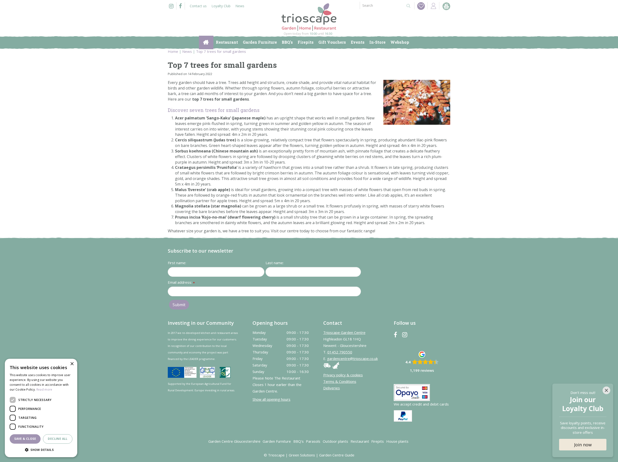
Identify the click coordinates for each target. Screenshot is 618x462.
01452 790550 (339, 352)
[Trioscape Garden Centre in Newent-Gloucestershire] (309, 17)
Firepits (377, 441)
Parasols (313, 441)
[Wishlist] (421, 6)
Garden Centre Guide (336, 455)
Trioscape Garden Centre (344, 332)
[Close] (606, 390)
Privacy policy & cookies (343, 374)
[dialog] (41, 408)
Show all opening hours (271, 399)
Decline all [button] (57, 439)
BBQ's (298, 441)
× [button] (72, 364)
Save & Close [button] (25, 439)
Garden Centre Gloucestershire (234, 441)
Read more (44, 389)
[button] (41, 449)
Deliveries (331, 388)
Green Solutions (302, 455)
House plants (397, 441)
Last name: (275, 262)
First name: (177, 262)
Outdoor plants (335, 441)
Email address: (181, 282)
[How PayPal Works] (403, 415)
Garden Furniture (277, 441)
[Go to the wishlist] (419, 5)
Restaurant (360, 441)
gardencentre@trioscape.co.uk (352, 358)
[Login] (433, 5)
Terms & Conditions (339, 381)
